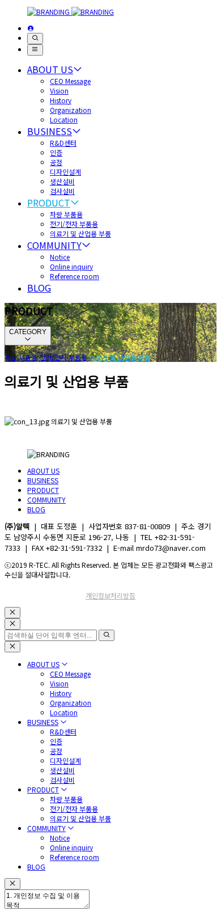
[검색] (35, 38)
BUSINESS (49, 131)
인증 (56, 152)
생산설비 (62, 181)
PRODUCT (48, 202)
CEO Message (70, 81)
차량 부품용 (66, 214)
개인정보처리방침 (110, 595)
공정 (56, 162)
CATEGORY (27, 332)
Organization (70, 110)
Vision (59, 90)
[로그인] (30, 28)
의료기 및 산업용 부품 (80, 233)
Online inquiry (71, 266)
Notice (60, 257)
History (60, 100)
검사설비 (62, 191)
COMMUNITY (54, 245)
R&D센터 (63, 142)
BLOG (39, 287)
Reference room (74, 276)
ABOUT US (50, 69)
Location (64, 119)
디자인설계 (65, 171)
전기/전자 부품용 (74, 224)
